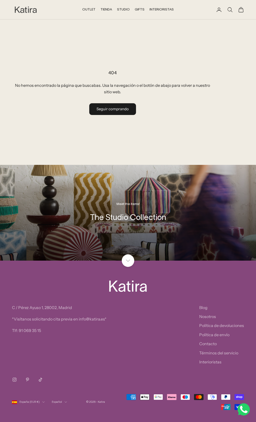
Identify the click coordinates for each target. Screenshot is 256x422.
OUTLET (89, 9)
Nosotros (207, 316)
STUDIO (123, 9)
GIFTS (139, 9)
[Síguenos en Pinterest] (27, 379)
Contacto (208, 343)
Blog (203, 307)
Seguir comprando (112, 108)
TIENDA (106, 9)
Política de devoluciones (221, 325)
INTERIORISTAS (162, 9)
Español (57, 402)
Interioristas (210, 361)
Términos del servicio (218, 352)
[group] (128, 213)
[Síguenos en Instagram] (14, 379)
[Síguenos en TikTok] (40, 379)
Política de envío (214, 334)
